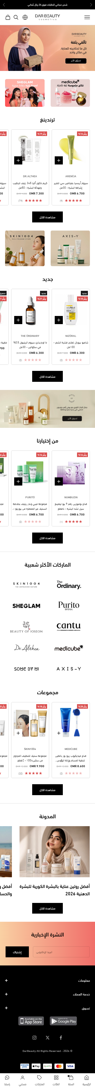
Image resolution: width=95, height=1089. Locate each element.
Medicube (71, 749)
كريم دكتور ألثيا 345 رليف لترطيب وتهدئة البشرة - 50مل (30, 185)
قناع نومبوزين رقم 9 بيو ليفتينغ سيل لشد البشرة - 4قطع (71, 506)
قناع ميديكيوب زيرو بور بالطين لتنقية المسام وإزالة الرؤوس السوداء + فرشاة (70, 757)
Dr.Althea (30, 176)
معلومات (84, 980)
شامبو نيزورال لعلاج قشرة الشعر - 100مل (70, 344)
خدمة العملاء (81, 993)
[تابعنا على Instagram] (34, 1037)
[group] (47, 48)
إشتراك (17, 952)
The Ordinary (30, 336)
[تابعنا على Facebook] (60, 1037)
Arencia (70, 176)
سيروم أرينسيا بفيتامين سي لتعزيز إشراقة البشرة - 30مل (71, 185)
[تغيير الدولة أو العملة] (25, 17)
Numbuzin (71, 497)
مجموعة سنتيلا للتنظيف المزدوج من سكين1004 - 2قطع (30, 757)
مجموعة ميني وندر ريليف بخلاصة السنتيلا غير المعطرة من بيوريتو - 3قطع (30, 506)
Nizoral (70, 336)
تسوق (86, 1007)
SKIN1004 (30, 749)
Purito (30, 497)
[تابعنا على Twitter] (47, 1037)
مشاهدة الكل (47, 217)
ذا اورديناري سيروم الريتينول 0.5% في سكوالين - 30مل (30, 344)
